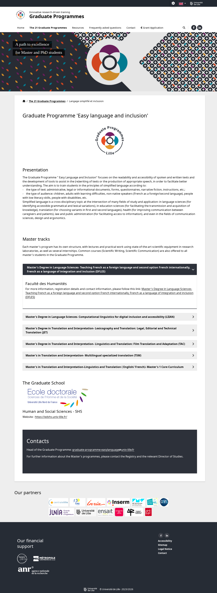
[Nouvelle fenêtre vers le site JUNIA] (61, 512)
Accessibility (165, 540)
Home (20, 27)
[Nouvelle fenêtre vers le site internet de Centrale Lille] (58, 502)
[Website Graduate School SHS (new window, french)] (56, 398)
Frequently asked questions (105, 27)
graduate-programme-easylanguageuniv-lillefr (103, 450)
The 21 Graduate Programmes (48, 27)
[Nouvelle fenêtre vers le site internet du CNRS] (164, 502)
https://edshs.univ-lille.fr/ (51, 417)
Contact (130, 27)
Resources (78, 27)
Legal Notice (165, 549)
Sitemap (162, 544)
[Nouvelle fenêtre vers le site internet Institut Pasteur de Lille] (152, 502)
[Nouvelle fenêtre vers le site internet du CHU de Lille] (77, 502)
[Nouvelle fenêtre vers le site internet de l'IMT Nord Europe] (138, 502)
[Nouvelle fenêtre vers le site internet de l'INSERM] (118, 502)
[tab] (110, 269)
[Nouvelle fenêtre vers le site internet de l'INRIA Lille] (96, 502)
